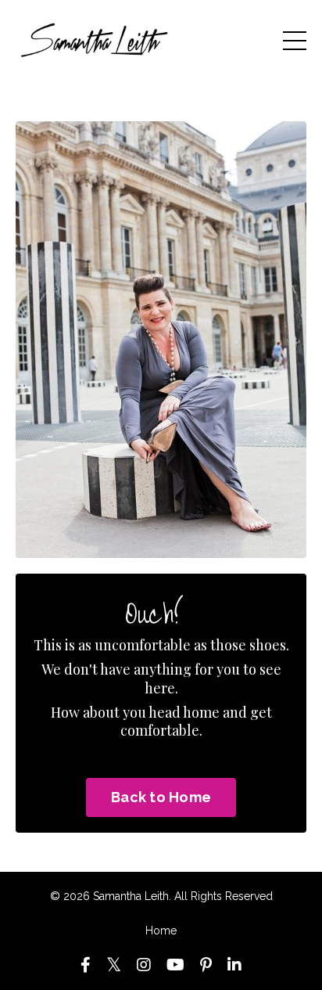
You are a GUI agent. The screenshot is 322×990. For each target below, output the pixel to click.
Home (161, 930)
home (201, 712)
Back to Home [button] (161, 797)
